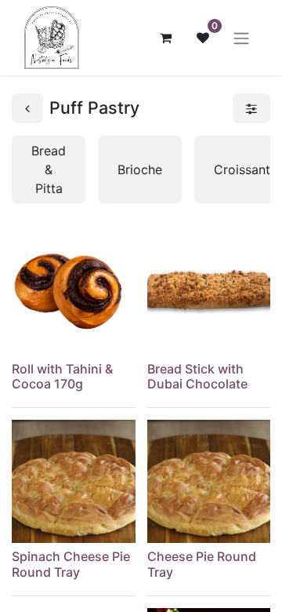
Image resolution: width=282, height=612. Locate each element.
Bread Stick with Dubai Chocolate (197, 376)
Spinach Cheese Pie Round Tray (71, 563)
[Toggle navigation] (241, 37)
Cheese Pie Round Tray (201, 563)
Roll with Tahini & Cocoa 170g (62, 376)
